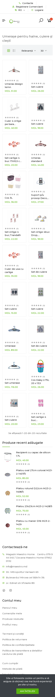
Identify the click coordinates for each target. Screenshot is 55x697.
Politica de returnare (14, 639)
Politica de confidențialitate (18, 644)
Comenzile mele (12, 613)
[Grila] (8, 50)
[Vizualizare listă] (14, 50)
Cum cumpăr (10, 663)
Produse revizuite (13, 618)
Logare (38, 10)
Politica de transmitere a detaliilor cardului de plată (22, 652)
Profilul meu (9, 624)
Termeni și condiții (13, 633)
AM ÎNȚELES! (27, 691)
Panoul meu (9, 607)
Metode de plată (12, 668)
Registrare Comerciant (29, 6)
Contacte (27, 3)
